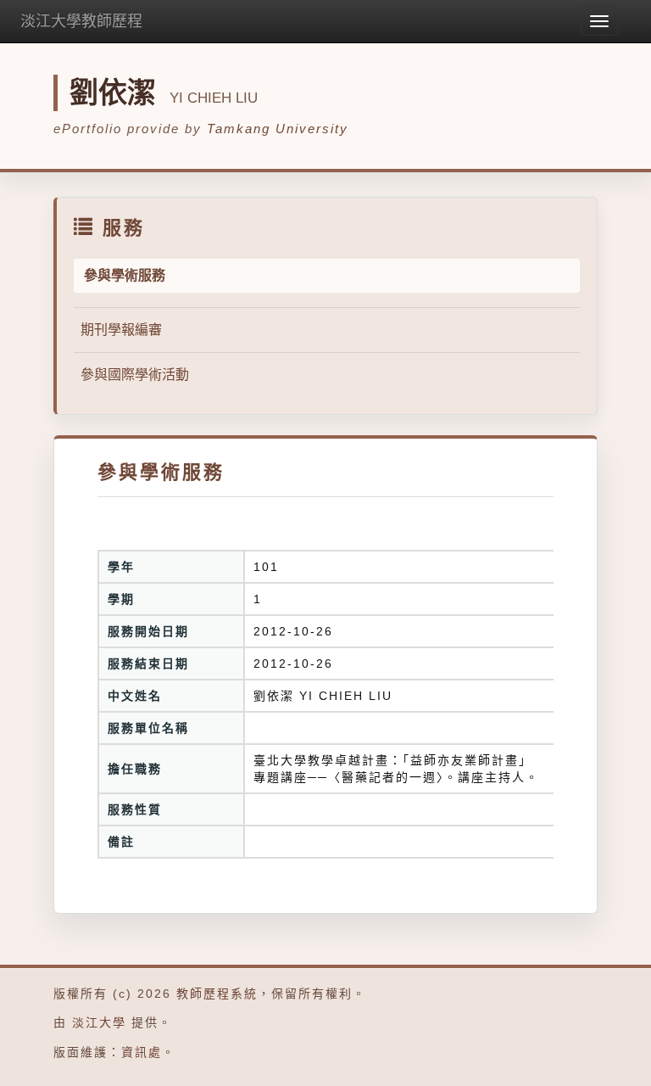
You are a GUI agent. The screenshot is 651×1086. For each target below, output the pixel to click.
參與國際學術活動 (135, 374)
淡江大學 (99, 1022)
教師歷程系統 (217, 993)
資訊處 (141, 1052)
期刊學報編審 (121, 329)
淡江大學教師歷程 (81, 21)
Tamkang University (277, 128)
